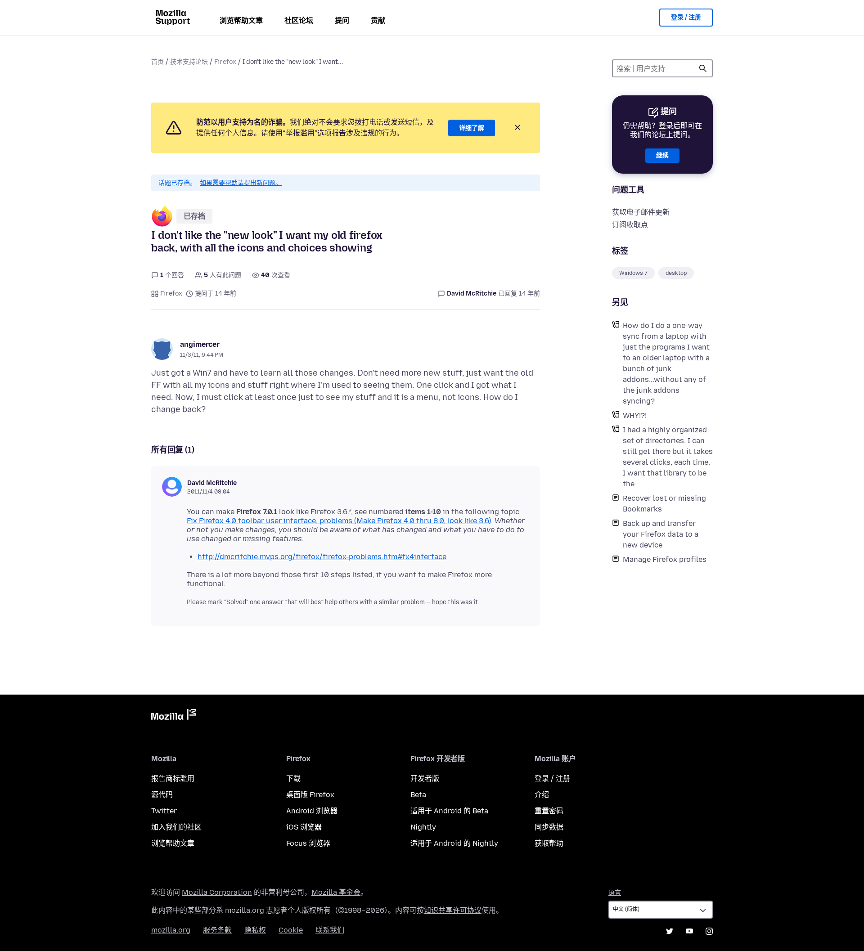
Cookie (291, 930)
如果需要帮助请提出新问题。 (241, 183)
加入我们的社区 (176, 827)
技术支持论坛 (189, 62)
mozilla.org (170, 930)
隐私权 (255, 930)
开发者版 (424, 778)
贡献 (378, 20)
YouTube (689, 931)
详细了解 (471, 128)
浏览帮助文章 (241, 20)
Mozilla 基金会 (335, 892)
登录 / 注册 (686, 17)
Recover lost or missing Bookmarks (664, 503)
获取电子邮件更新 (641, 212)
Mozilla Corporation (217, 892)
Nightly (423, 827)
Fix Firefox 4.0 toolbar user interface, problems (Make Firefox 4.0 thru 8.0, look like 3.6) (339, 520)
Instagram (709, 931)
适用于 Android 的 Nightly (454, 843)
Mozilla (173, 716)
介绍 (542, 794)
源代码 (162, 794)
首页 (157, 62)
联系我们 (329, 930)
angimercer (200, 344)
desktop (676, 273)
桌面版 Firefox (310, 794)
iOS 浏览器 (304, 827)
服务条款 (217, 930)
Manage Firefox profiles (664, 559)
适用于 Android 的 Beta (449, 811)
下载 (293, 778)
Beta (418, 794)
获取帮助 (549, 843)
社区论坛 (298, 20)
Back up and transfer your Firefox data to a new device (660, 534)
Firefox (225, 62)
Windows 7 (633, 273)
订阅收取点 (630, 224)
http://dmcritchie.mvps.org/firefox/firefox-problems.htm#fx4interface (322, 556)
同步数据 (549, 827)
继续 (662, 155)
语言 (614, 893)
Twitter (164, 811)
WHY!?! (635, 415)
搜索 (703, 68)
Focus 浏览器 (308, 843)
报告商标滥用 (172, 778)
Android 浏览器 (312, 811)
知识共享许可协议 (453, 910)
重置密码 (549, 811)
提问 (342, 20)
